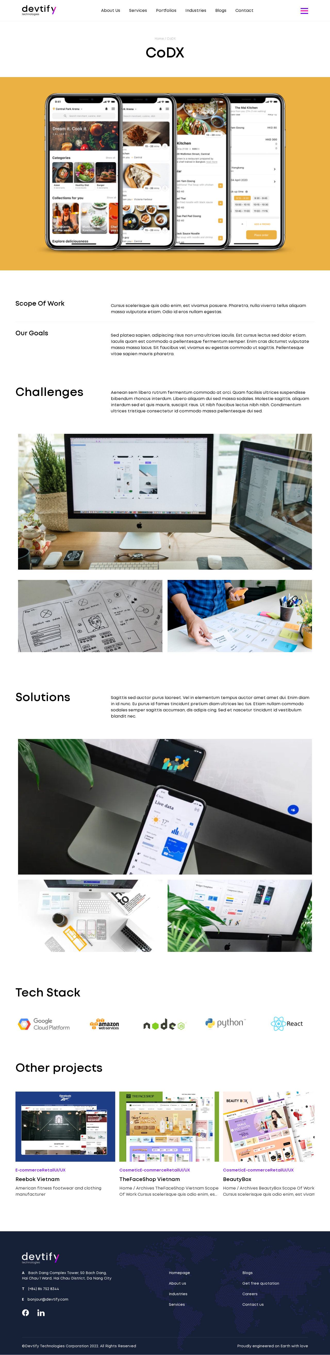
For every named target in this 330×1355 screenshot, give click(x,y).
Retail (48, 1170)
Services (138, 10)
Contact (244, 10)
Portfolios (166, 10)
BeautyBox (237, 1179)
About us (177, 1283)
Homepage (179, 1272)
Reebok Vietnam (37, 1179)
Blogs (220, 10)
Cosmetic (129, 1170)
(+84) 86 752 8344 (43, 1288)
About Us (110, 10)
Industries (195, 10)
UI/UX (59, 1170)
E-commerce (28, 1170)
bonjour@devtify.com (48, 1299)
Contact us (253, 1304)
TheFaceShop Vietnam (149, 1179)
